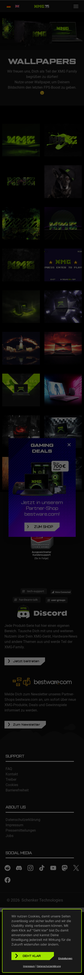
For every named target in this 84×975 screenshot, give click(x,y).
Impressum (29, 966)
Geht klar (32, 955)
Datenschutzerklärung (49, 966)
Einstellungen (65, 958)
